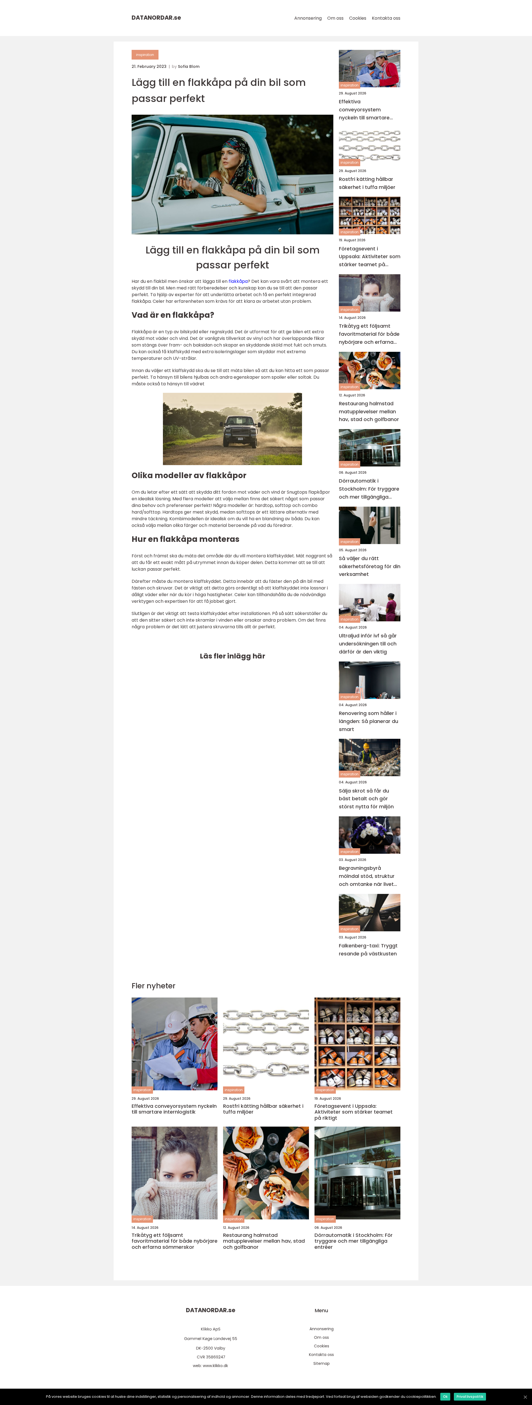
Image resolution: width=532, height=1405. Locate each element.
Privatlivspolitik (470, 1396)
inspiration (145, 54)
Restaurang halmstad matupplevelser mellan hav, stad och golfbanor (369, 411)
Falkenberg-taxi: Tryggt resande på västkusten (368, 949)
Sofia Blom (189, 66)
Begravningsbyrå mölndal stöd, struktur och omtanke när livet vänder (367, 876)
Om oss (335, 18)
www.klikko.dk (215, 1365)
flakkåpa (238, 281)
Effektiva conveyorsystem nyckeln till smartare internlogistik (364, 110)
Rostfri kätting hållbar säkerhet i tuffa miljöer (367, 183)
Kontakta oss (386, 18)
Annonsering (308, 18)
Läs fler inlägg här (232, 656)
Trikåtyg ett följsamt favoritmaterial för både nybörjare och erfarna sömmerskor (369, 334)
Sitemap (321, 1363)
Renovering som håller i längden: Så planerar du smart (368, 721)
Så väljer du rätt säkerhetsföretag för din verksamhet (369, 566)
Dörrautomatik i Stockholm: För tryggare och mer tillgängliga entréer (369, 489)
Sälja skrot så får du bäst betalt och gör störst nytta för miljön (366, 798)
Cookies (357, 18)
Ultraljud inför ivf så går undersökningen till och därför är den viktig (368, 643)
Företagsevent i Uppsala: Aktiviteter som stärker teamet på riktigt (369, 257)
